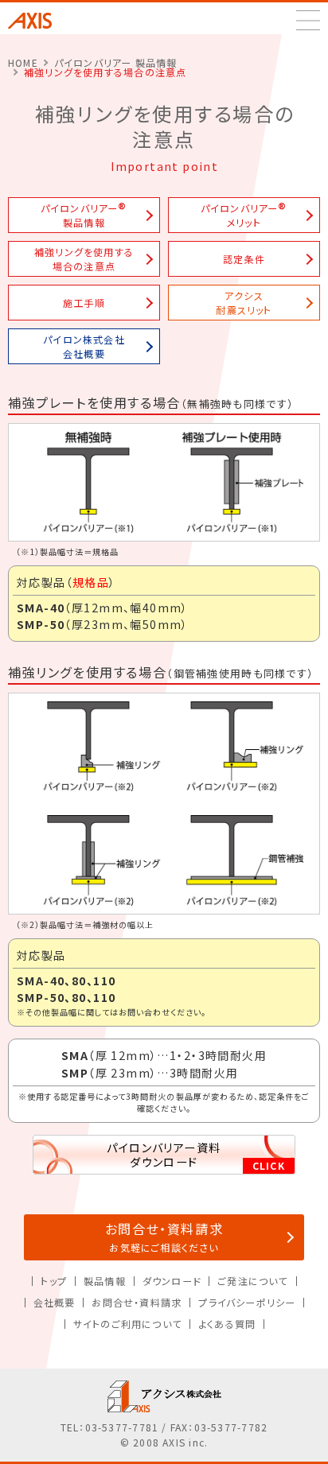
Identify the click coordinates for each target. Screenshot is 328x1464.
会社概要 (54, 1302)
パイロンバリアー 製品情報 (116, 62)
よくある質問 (227, 1323)
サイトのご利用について (127, 1323)
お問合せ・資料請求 (164, 1236)
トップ (54, 1280)
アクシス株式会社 (41, 21)
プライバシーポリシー (246, 1302)
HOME (23, 62)
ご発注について (252, 1280)
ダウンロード (172, 1280)
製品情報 (105, 1280)
